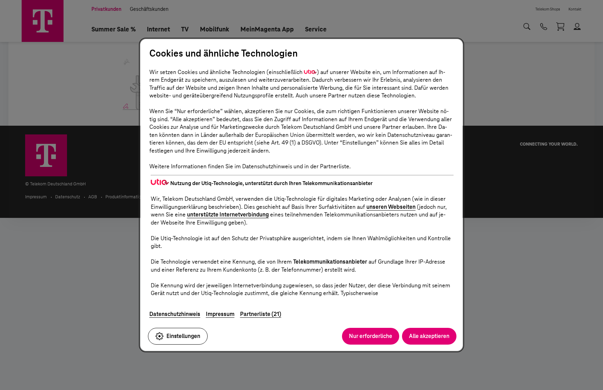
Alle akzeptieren (429, 336)
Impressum (220, 314)
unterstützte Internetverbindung (228, 214)
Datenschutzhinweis (174, 314)
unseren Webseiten (391, 207)
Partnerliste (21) (260, 314)
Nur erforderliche (370, 336)
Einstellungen (183, 336)
